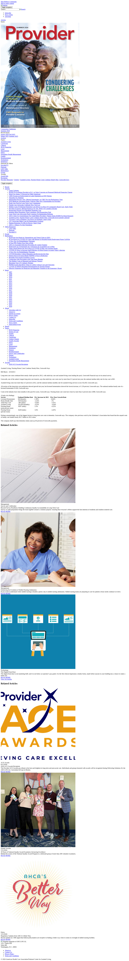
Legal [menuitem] (2, 149)
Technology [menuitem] (4, 160)
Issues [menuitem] (3, 22)
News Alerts (9, 15)
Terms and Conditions (12, 956)
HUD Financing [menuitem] (6, 147)
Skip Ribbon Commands (9, 2)
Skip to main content (7, 3)
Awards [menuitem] (3, 174)
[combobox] (10, 9)
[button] (22, 9)
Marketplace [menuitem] (5, 171)
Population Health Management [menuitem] (11, 154)
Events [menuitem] (3, 172)
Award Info (4, 176)
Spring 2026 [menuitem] (5, 134)
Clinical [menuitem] (3, 145)
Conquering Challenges (8, 129)
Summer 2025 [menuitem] (13, 136)
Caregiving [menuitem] (4, 143)
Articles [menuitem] (3, 20)
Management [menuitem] (5, 151)
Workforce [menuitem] (4, 161)
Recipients (4, 178)
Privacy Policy (9, 954)
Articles (16, 180)
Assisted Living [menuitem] (6, 142)
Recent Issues (5, 133)
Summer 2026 (5, 131)
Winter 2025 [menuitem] (5, 136)
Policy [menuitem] (3, 152)
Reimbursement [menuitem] (6, 158)
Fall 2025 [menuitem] (12, 134)
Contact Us (8, 952)
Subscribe (8, 13)
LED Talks (4, 169)
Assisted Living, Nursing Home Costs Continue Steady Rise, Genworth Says (44, 180)
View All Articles (6, 679)
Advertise (8, 16)
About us (8, 950)
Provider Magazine (7, 180)
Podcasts (3, 167)
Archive (3, 138)
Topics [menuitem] (3, 140)
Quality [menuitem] (3, 156)
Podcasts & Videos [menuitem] (7, 163)
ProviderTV (4, 165)
